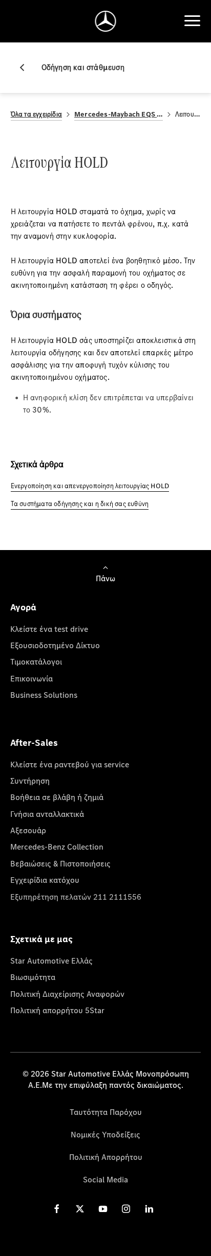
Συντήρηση (30, 780)
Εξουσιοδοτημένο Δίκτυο (55, 645)
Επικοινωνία (31, 678)
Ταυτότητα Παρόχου (106, 1112)
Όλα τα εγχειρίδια (36, 114)
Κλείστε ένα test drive (49, 629)
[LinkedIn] (149, 1208)
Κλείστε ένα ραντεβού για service (69, 764)
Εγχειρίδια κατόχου (44, 880)
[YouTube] (103, 1208)
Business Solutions (43, 695)
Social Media (105, 1179)
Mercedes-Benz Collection (56, 846)
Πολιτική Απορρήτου (105, 1157)
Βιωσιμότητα (32, 977)
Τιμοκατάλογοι (36, 661)
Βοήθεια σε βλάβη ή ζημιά (56, 797)
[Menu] (192, 21)
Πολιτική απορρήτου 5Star (57, 1010)
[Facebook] (57, 1208)
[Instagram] (126, 1208)
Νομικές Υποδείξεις (105, 1134)
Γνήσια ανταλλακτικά (47, 814)
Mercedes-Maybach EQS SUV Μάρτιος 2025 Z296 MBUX (118, 114)
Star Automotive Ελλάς (51, 960)
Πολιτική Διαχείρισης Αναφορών (67, 994)
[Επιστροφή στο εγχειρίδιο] (26, 67)
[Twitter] (80, 1208)
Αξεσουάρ (28, 830)
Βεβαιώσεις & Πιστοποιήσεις (60, 863)
